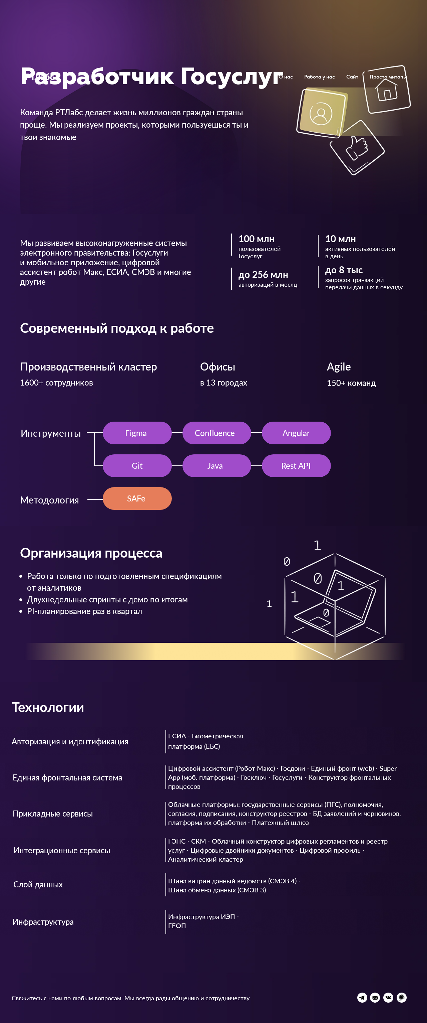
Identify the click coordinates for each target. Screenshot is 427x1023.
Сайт (352, 77)
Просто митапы (388, 77)
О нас (286, 77)
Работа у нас (319, 77)
